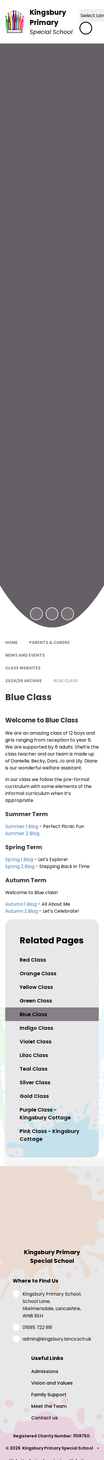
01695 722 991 (37, 1327)
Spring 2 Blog (20, 866)
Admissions (44, 1371)
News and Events (25, 655)
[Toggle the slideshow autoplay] (67, 613)
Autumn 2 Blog (21, 911)
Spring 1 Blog (19, 859)
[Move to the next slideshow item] (52, 613)
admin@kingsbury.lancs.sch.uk (57, 1339)
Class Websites (22, 668)
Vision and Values (52, 1383)
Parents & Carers (49, 642)
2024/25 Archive (23, 681)
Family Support (48, 1394)
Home (11, 642)
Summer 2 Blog (22, 833)
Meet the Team (49, 1406)
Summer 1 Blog (21, 826)
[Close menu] (85, 28)
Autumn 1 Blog (21, 904)
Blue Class (65, 681)
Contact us (44, 1417)
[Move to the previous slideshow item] (36, 613)
